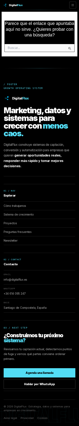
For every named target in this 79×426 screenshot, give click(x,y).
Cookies (42, 418)
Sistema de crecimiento (19, 214)
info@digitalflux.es (15, 279)
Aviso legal (10, 418)
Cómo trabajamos (15, 205)
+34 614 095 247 (15, 293)
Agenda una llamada (39, 372)
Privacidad (27, 418)
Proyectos (10, 223)
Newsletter (10, 240)
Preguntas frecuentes (18, 232)
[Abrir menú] (72, 5)
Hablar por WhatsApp (39, 384)
